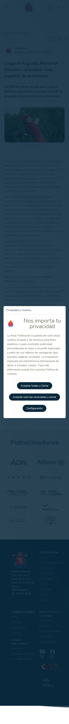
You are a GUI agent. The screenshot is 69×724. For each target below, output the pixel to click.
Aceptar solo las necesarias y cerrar (34, 397)
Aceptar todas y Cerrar (34, 386)
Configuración (34, 408)
